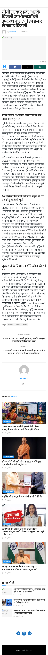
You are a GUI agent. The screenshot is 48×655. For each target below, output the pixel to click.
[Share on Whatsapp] (40, 67)
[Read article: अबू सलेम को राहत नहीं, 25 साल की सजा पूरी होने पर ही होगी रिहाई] (7, 591)
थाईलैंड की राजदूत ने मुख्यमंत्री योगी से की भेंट (22, 496)
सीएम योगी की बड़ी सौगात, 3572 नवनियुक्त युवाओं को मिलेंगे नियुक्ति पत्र (21, 463)
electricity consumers (17, 325)
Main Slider (8, 457)
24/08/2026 (7, 433)
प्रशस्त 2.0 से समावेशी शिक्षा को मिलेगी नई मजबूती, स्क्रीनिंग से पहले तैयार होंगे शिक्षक (20, 428)
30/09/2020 (19, 616)
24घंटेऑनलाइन (27, 650)
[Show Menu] (45, 3)
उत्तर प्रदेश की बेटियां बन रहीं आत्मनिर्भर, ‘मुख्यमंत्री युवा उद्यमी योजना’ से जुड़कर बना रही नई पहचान (23, 532)
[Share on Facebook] (15, 67)
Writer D (12, 32)
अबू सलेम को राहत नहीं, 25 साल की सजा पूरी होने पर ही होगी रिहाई (29, 590)
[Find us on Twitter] (24, 634)
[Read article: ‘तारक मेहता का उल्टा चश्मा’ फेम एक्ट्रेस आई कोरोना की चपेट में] (7, 613)
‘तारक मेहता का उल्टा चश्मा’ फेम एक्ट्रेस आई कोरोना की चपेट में (29, 611)
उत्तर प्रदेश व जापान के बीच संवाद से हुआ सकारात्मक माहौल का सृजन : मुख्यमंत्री (19, 568)
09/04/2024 (19, 605)
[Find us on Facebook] (18, 633)
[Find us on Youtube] (30, 633)
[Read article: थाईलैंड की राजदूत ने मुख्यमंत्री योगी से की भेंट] (24, 483)
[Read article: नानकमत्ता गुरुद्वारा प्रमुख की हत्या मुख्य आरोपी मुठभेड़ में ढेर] (7, 602)
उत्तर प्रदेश (7, 422)
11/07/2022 (18, 595)
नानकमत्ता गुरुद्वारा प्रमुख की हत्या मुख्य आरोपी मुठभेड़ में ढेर (29, 601)
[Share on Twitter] (28, 67)
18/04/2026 (25, 32)
